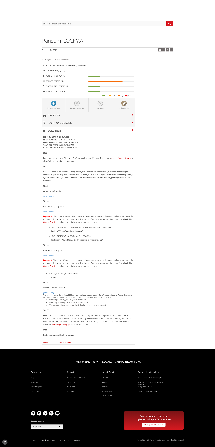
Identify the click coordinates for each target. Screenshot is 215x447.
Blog (32, 378)
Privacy (33, 440)
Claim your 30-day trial (152, 424)
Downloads (71, 387)
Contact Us (71, 382)
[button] (88, 123)
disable (121, 158)
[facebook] (163, 49)
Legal (42, 440)
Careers (105, 382)
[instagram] (51, 413)
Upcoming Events (108, 391)
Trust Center (107, 396)
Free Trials (70, 391)
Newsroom (35, 382)
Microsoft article (50, 222)
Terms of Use (65, 440)
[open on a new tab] (45, 413)
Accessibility (51, 440)
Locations (105, 387)
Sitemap (76, 440)
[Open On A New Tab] (167, 49)
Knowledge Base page (61, 324)
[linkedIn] (171, 49)
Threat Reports (36, 387)
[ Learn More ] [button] (48, 196)
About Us (105, 378)
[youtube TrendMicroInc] (57, 413)
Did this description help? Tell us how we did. (60, 342)
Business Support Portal (76, 378)
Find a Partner (36, 391)
